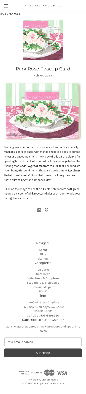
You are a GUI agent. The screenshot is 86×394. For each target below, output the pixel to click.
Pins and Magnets (43, 287)
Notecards (43, 274)
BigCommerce (50, 379)
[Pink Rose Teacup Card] (43, 111)
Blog (43, 254)
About (43, 250)
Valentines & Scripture (43, 278)
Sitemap (43, 258)
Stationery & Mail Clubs (43, 282)
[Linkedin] (39, 210)
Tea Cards (43, 269)
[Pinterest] (46, 210)
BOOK (43, 291)
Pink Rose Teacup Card (43, 69)
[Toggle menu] (5, 5)
